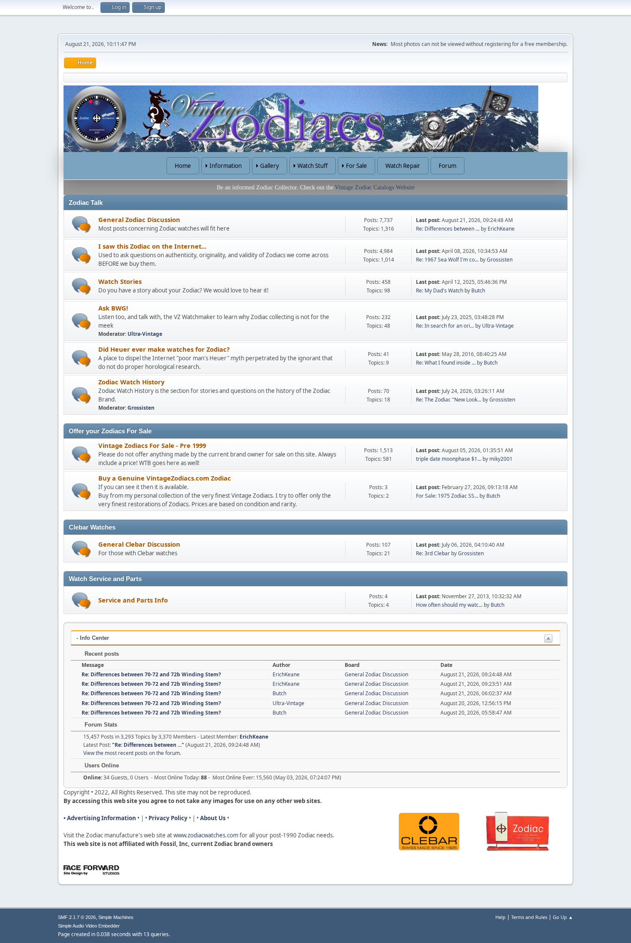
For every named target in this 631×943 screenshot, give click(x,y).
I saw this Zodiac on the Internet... (152, 246)
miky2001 (501, 458)
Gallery (269, 166)
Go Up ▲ (563, 917)
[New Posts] (81, 224)
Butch (478, 290)
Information (225, 166)
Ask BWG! (113, 308)
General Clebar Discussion (139, 544)
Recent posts (101, 654)
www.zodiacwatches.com (205, 835)
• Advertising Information (100, 818)
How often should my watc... (449, 604)
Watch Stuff (312, 166)
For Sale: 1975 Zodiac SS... (447, 495)
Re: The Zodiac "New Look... (448, 399)
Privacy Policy (168, 818)
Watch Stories (120, 281)
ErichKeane (501, 228)
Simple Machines (115, 917)
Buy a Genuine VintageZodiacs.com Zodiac (164, 478)
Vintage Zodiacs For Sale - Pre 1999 (152, 445)
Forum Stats (100, 724)
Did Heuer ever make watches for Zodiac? (164, 349)
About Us (213, 818)
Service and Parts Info (133, 600)
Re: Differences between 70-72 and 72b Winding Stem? (151, 674)
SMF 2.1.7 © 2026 (77, 917)
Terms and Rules (529, 917)
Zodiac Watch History (131, 381)
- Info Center (92, 638)
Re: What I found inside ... (446, 362)
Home (183, 166)
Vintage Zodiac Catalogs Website (375, 187)
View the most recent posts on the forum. (132, 753)
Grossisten (500, 259)
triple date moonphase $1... (448, 458)
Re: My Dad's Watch (439, 290)
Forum (447, 166)
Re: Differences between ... (447, 228)
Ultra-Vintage (144, 334)
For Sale (356, 166)
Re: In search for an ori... (445, 325)
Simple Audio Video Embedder (89, 925)
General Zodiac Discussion (139, 219)
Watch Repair (402, 166)
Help (500, 917)
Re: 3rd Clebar (433, 553)
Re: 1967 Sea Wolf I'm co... (447, 259)
